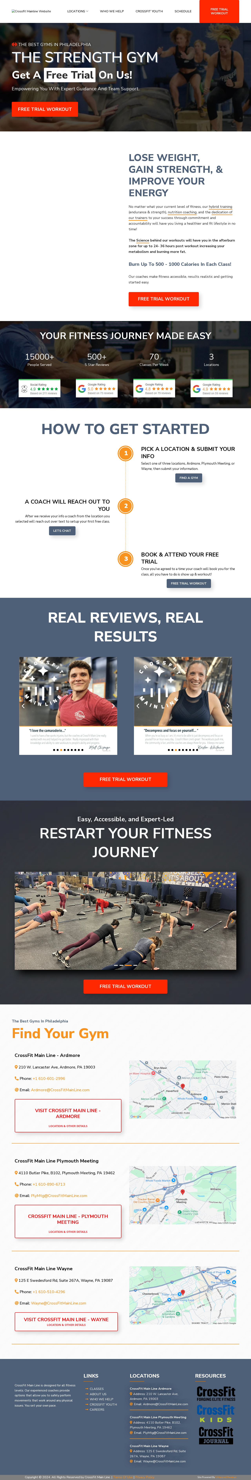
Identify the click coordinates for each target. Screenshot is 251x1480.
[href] (182, 1089)
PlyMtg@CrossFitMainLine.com (59, 1195)
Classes (97, 1389)
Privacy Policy (144, 1477)
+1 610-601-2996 (49, 1078)
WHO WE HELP (112, 11)
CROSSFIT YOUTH (149, 11)
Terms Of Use (123, 1477)
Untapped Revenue (226, 1477)
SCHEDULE (183, 11)
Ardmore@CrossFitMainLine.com (60, 1090)
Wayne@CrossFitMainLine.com (58, 1303)
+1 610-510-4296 (49, 1292)
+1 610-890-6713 (49, 1184)
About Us (98, 1394)
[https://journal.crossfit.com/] (216, 1435)
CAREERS (97, 1410)
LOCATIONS (76, 11)
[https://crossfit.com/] (216, 1393)
